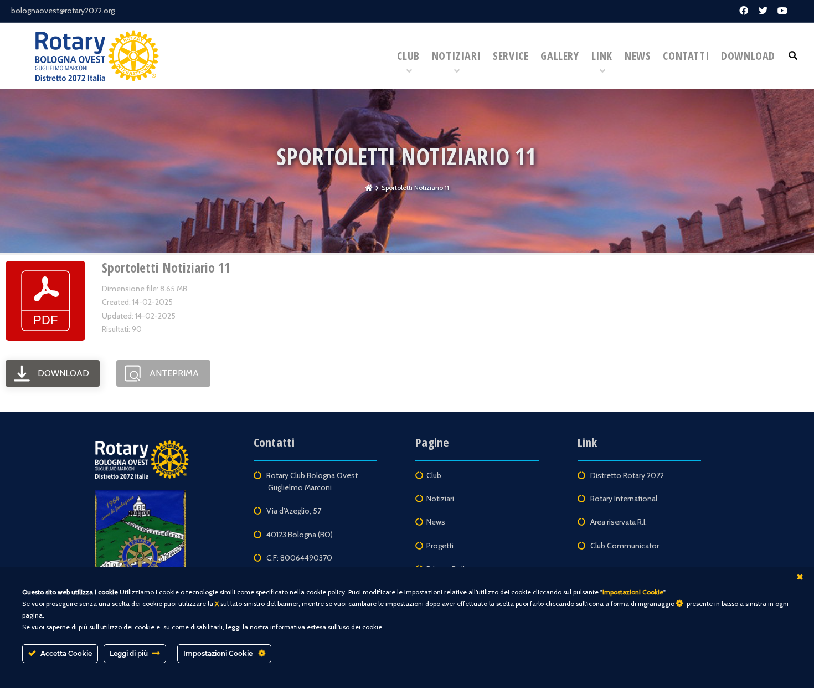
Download (748, 55)
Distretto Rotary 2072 (628, 475)
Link (601, 55)
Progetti (440, 546)
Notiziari (456, 55)
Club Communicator (624, 546)
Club (408, 55)
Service (510, 55)
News (638, 55)
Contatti (686, 55)
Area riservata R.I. (618, 522)
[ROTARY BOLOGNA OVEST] (97, 56)
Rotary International (623, 499)
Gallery (559, 55)
